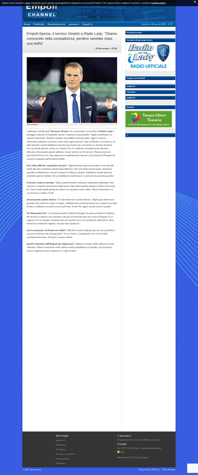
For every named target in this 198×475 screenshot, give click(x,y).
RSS (122, 452)
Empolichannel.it (56, 24)
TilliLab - (156, 469)
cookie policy (158, 3)
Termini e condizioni (65, 454)
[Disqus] (72, 301)
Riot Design (169, 469)
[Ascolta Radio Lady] (148, 69)
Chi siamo (61, 449)
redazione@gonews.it (150, 448)
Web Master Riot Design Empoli (132, 457)
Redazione (61, 445)
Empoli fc (88, 24)
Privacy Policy (62, 458)
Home (27, 24)
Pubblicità (39, 24)
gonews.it (74, 24)
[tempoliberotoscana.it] (148, 126)
